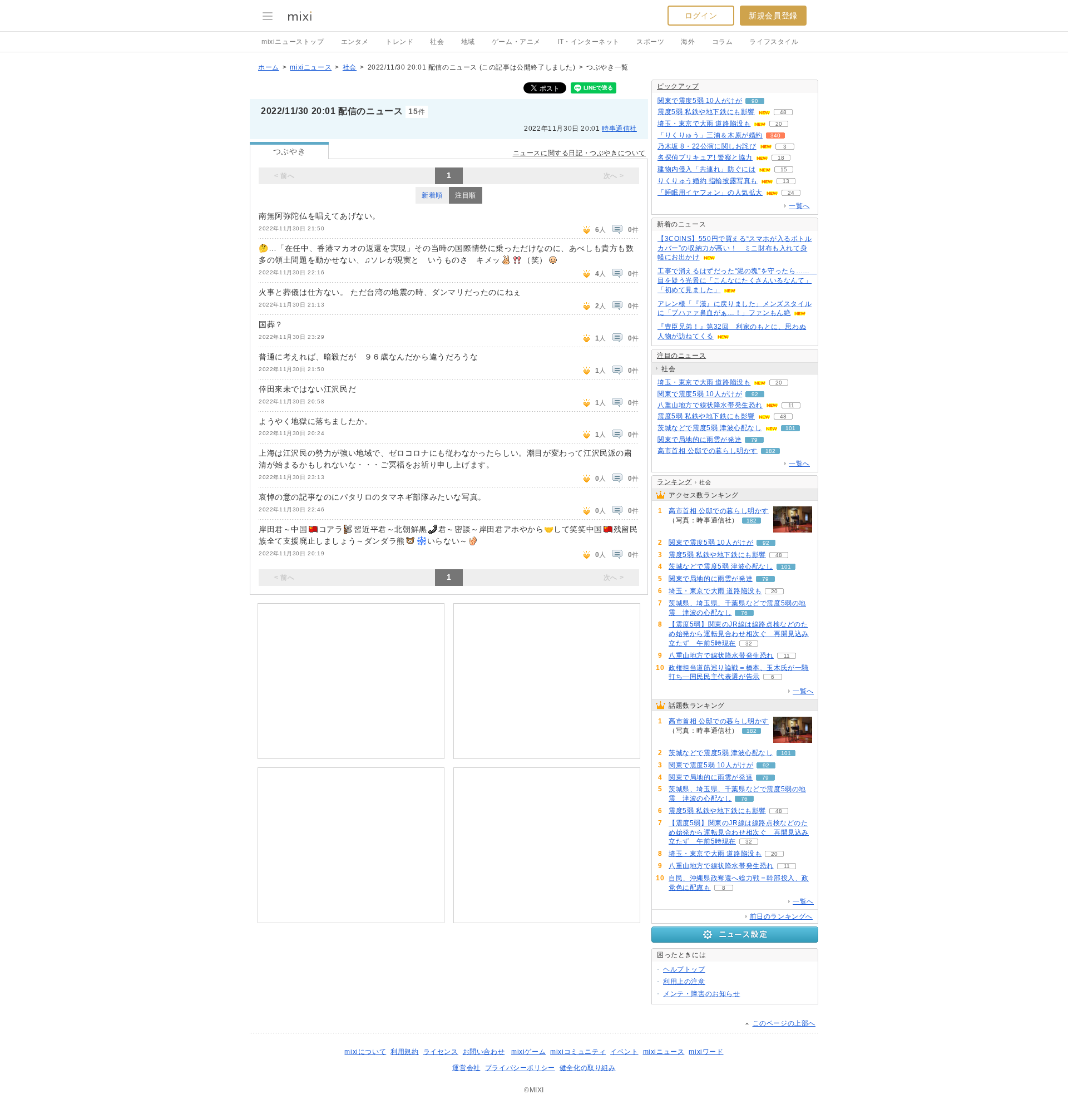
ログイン (701, 15)
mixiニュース (311, 67)
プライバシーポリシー (520, 1068)
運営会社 (466, 1068)
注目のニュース (681, 355)
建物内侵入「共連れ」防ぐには (706, 169)
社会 (437, 42)
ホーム (268, 67)
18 (781, 158)
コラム (722, 42)
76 (744, 613)
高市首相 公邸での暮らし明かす (707, 451)
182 (770, 451)
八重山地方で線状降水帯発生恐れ (710, 405)
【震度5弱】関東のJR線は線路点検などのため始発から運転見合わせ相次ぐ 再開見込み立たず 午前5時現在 (739, 633)
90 (754, 101)
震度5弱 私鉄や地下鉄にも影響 (706, 112)
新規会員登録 (773, 15)
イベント (624, 1052)
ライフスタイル (773, 42)
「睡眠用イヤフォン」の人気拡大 (710, 192)
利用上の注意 (684, 981)
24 (791, 193)
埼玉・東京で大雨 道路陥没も (703, 123)
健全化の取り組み (588, 1068)
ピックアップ (678, 86)
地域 (468, 42)
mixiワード (706, 1052)
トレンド (399, 42)
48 (783, 112)
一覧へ (799, 206)
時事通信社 (619, 128)
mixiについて (365, 1052)
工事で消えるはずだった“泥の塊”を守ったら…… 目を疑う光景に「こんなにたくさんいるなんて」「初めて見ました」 (737, 280)
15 (783, 169)
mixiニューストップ (292, 42)
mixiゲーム (528, 1052)
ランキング (674, 482)
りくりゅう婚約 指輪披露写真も (707, 181)
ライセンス (440, 1052)
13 (786, 181)
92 (754, 394)
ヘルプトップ (684, 969)
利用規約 (404, 1052)
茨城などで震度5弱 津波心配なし (709, 428)
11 (791, 405)
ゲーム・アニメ (516, 42)
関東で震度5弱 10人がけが (699, 101)
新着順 (432, 195)
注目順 (465, 195)
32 (748, 643)
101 (790, 428)
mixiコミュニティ (578, 1052)
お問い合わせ (484, 1052)
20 (778, 124)
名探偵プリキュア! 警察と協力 (705, 157)
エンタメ (355, 42)
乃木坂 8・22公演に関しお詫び (706, 146)
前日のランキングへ (781, 916)
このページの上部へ (784, 1023)
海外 (688, 42)
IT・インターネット (588, 42)
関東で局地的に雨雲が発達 (699, 439)
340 (775, 135)
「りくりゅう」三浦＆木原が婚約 (710, 135)
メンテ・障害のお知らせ (701, 994)
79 (754, 440)
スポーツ (650, 42)
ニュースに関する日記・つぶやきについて (579, 153)
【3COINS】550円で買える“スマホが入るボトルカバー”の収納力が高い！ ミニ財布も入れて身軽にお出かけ (734, 248)
